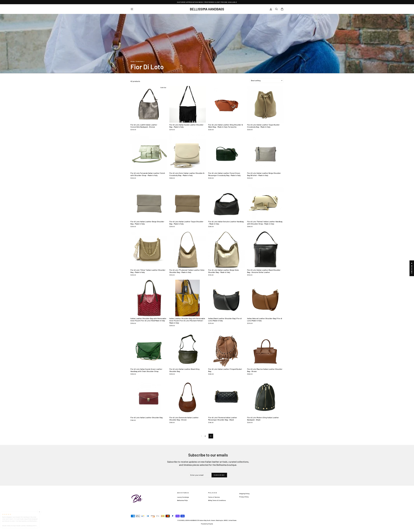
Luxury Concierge (183, 497)
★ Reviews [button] (412, 268)
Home (132, 61)
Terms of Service (214, 497)
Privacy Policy (244, 497)
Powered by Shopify (207, 524)
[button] (43, 511)
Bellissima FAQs (182, 500)
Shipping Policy (244, 493)
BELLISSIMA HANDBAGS (207, 9)
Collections (139, 61)
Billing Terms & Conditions (217, 500)
